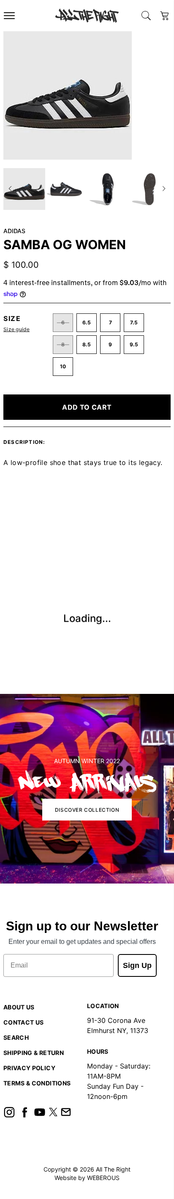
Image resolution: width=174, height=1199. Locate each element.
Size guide (16, 329)
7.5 (134, 322)
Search (16, 1037)
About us (19, 1007)
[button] (10, 189)
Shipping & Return (33, 1052)
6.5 (86, 322)
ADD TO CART (86, 407)
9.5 (134, 344)
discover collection (87, 810)
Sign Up (137, 965)
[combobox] (146, 16)
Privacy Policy (29, 1067)
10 (63, 366)
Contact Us (23, 1022)
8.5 (86, 344)
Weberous (103, 1177)
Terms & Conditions (37, 1083)
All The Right (113, 1169)
